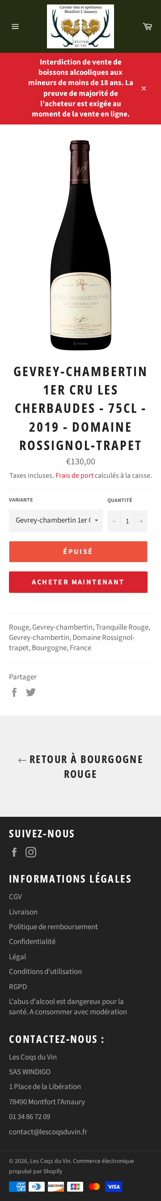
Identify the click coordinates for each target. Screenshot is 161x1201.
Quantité (119, 500)
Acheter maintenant (78, 582)
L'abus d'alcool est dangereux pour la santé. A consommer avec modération (68, 1006)
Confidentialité (32, 941)
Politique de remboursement (53, 927)
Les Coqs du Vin (50, 1161)
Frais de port (74, 475)
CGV (15, 897)
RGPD (18, 987)
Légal (17, 957)
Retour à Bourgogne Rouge (85, 766)
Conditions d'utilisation (45, 971)
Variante (21, 500)
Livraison (23, 912)
